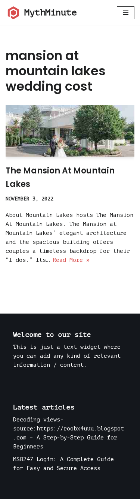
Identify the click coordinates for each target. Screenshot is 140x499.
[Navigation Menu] (125, 12)
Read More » (71, 260)
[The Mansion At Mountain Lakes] (70, 131)
